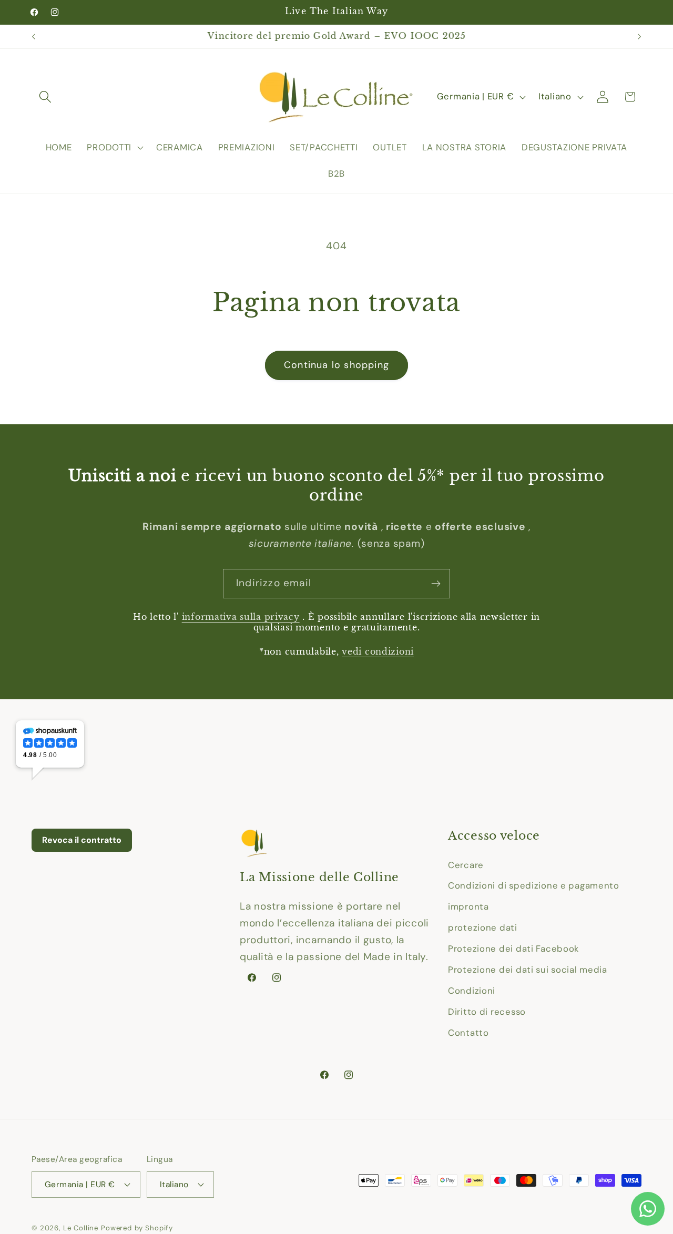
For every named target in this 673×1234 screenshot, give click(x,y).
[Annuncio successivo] (639, 37)
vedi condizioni (378, 652)
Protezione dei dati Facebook (513, 948)
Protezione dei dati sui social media (527, 969)
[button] (45, 97)
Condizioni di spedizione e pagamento (533, 885)
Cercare (466, 865)
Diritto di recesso (487, 1011)
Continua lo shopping (336, 365)
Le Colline (80, 1227)
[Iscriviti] (436, 583)
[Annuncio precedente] (33, 37)
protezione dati (482, 927)
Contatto (468, 1032)
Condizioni (471, 990)
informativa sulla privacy (241, 617)
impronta (468, 906)
